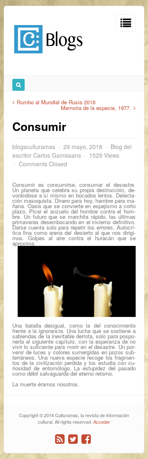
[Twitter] (73, 439)
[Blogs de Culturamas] (48, 56)
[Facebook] (86, 439)
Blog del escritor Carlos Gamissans (72, 150)
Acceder (101, 421)
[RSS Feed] (60, 439)
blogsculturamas (33, 146)
